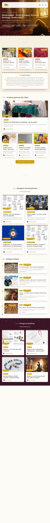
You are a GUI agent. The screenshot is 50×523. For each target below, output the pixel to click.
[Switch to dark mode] (46, 5)
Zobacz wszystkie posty (25, 191)
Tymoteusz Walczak (38, 67)
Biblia (13, 25)
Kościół (24, 25)
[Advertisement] (25, 42)
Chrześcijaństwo (6, 25)
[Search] (42, 5)
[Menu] (39, 5)
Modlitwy (18, 25)
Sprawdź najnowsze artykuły (24, 161)
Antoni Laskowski (6, 67)
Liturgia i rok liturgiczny (32, 25)
